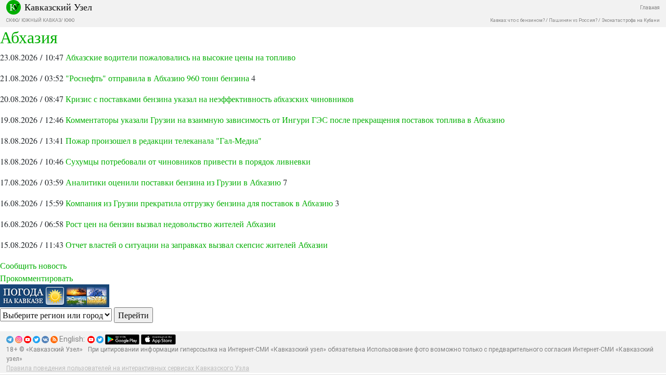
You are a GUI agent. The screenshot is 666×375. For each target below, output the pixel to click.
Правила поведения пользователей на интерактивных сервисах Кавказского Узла (127, 368)
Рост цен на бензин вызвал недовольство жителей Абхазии (171, 223)
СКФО (12, 20)
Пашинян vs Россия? (573, 20)
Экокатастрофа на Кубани (630, 20)
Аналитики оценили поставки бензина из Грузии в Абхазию (173, 182)
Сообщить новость (33, 265)
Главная (650, 7)
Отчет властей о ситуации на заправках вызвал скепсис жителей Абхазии (197, 244)
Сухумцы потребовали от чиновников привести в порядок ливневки (188, 161)
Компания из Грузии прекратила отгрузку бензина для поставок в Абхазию (199, 202)
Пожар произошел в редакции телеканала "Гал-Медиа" (164, 140)
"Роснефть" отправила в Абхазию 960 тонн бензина (157, 77)
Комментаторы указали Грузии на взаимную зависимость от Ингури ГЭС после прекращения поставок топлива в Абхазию (285, 119)
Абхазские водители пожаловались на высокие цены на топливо (181, 57)
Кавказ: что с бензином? (517, 20)
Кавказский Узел (58, 7)
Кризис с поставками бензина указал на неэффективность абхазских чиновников (210, 98)
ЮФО (69, 20)
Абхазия (29, 37)
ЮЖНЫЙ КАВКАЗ (41, 20)
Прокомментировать (36, 277)
